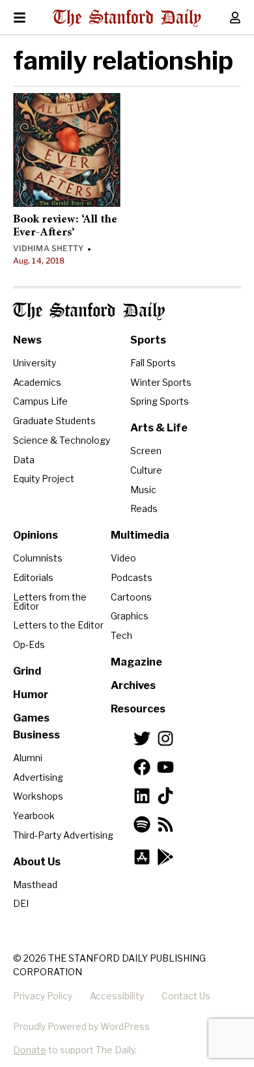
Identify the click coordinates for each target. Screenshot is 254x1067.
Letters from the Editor (50, 601)
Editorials (33, 577)
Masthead (35, 884)
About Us (37, 862)
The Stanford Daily (89, 311)
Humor (30, 694)
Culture (146, 470)
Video (123, 557)
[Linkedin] (142, 795)
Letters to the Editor (58, 624)
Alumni (27, 757)
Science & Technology (61, 440)
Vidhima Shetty (48, 248)
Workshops (38, 796)
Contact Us (186, 995)
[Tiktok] (165, 795)
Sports (148, 340)
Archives (133, 685)
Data (24, 459)
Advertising (38, 777)
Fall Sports (153, 362)
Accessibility (117, 995)
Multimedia (140, 535)
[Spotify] (142, 824)
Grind (27, 671)
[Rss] (165, 824)
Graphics (129, 615)
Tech (121, 635)
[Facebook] (142, 767)
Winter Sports (160, 382)
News (27, 340)
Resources (138, 709)
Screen (146, 450)
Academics (37, 382)
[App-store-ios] (142, 856)
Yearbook (34, 815)
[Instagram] (165, 738)
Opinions (35, 535)
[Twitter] (142, 738)
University (34, 362)
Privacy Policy (42, 995)
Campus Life (40, 401)
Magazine (136, 662)
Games (31, 718)
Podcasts (131, 577)
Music (143, 489)
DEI (21, 903)
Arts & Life (159, 428)
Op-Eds (29, 644)
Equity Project (43, 478)
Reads (144, 508)
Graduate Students (54, 420)
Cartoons (131, 596)
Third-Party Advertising (63, 835)
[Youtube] (165, 767)
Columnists (38, 557)
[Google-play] (165, 856)
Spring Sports (159, 401)
